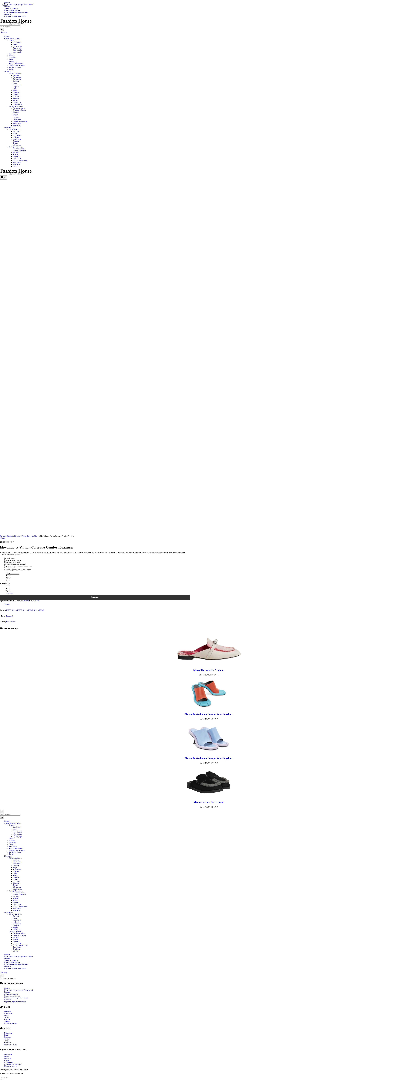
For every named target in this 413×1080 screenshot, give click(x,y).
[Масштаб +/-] (7, 1077)
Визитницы (8, 1062)
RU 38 (19, 610)
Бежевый (9, 616)
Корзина (7, 992)
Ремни (6, 1056)
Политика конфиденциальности (16, 998)
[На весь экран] (5, 1077)
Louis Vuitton (11, 622)
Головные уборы (10, 1023)
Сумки (6, 1060)
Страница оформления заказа (15, 1002)
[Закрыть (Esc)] (1, 1077)
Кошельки (8, 1054)
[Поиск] (2, 29)
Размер (3, 583)
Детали (7, 604)
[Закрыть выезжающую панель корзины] (2, 975)
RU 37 (14, 610)
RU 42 (41, 610)
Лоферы (7, 1021)
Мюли (36, 536)
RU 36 (8, 610)
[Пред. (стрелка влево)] (1, 1079)
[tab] (208, 604)
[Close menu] (2, 811)
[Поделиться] (3, 1077)
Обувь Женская (27, 536)
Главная (3, 536)
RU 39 (25, 610)
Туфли (6, 1017)
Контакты (8, 1000)
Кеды (6, 1015)
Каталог (10, 536)
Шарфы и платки (10, 1066)
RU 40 (30, 610)
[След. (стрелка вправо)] (3, 1079)
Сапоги (7, 1019)
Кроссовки (8, 1013)
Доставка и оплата (11, 994)
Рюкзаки (7, 1058)
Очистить (9, 593)
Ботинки (7, 1012)
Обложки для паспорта (12, 1064)
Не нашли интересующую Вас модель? (18, 990)
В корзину (95, 597)
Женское (17, 536)
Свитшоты (8, 1043)
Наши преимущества (12, 996)
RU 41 (36, 610)
